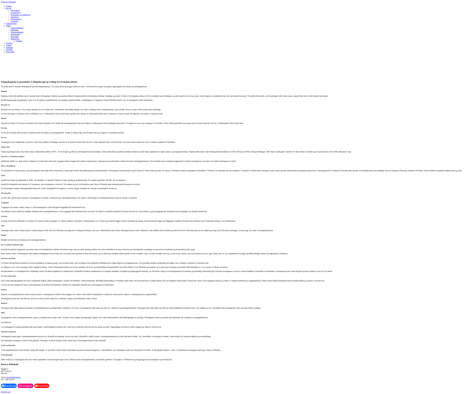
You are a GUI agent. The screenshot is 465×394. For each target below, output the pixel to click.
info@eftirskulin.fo (13, 377)
